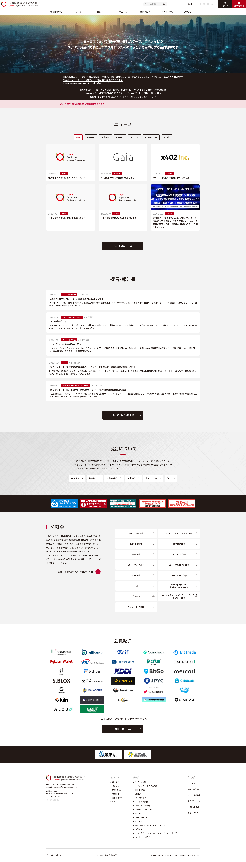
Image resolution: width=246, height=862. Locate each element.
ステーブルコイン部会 (179, 564)
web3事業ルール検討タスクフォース (179, 586)
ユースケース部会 (179, 575)
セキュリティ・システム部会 (179, 533)
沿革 (169, 478)
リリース (120, 137)
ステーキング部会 (136, 564)
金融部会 (136, 554)
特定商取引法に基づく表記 (107, 855)
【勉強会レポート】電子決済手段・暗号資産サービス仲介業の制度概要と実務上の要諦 (123, 93)
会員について (151, 478)
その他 (167, 137)
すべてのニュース (123, 245)
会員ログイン (194, 813)
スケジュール (190, 11)
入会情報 (105, 137)
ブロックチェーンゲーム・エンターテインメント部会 (179, 596)
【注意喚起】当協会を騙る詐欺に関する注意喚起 (85, 103)
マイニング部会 (136, 533)
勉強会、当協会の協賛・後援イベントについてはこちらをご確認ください (123, 96)
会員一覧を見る (123, 728)
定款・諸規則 (112, 478)
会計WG (136, 596)
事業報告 (132, 478)
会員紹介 (101, 11)
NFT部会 (136, 575)
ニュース (123, 11)
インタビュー (151, 137)
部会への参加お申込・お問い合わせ (75, 571)
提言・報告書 (145, 11)
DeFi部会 (136, 585)
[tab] (78, 137)
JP (191, 4)
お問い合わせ (194, 807)
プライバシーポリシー (54, 855)
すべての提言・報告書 (123, 415)
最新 (78, 137)
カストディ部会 (179, 554)
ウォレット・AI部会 (136, 606)
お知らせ (91, 137)
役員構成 (75, 478)
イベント (134, 137)
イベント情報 (167, 11)
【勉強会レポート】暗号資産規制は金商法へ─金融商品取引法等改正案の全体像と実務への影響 (123, 89)
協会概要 (93, 478)
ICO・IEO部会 (136, 543)
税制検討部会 (179, 543)
